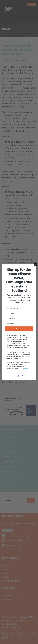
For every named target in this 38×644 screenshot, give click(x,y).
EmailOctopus (23, 375)
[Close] (35, 264)
